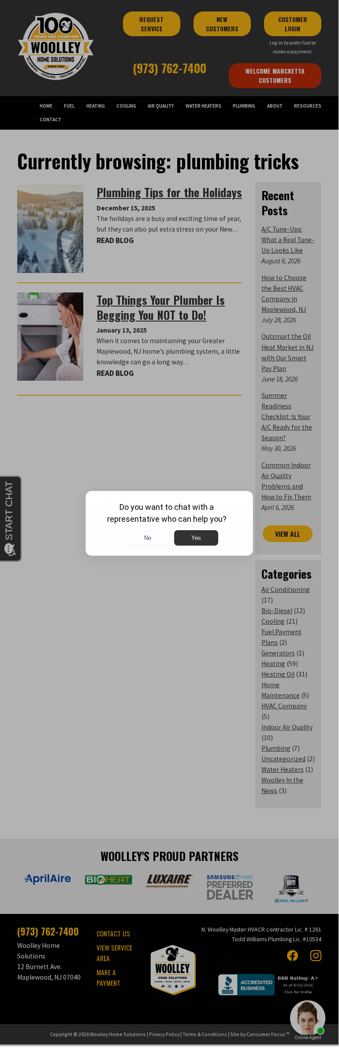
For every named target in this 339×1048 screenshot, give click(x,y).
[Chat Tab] (169, 523)
